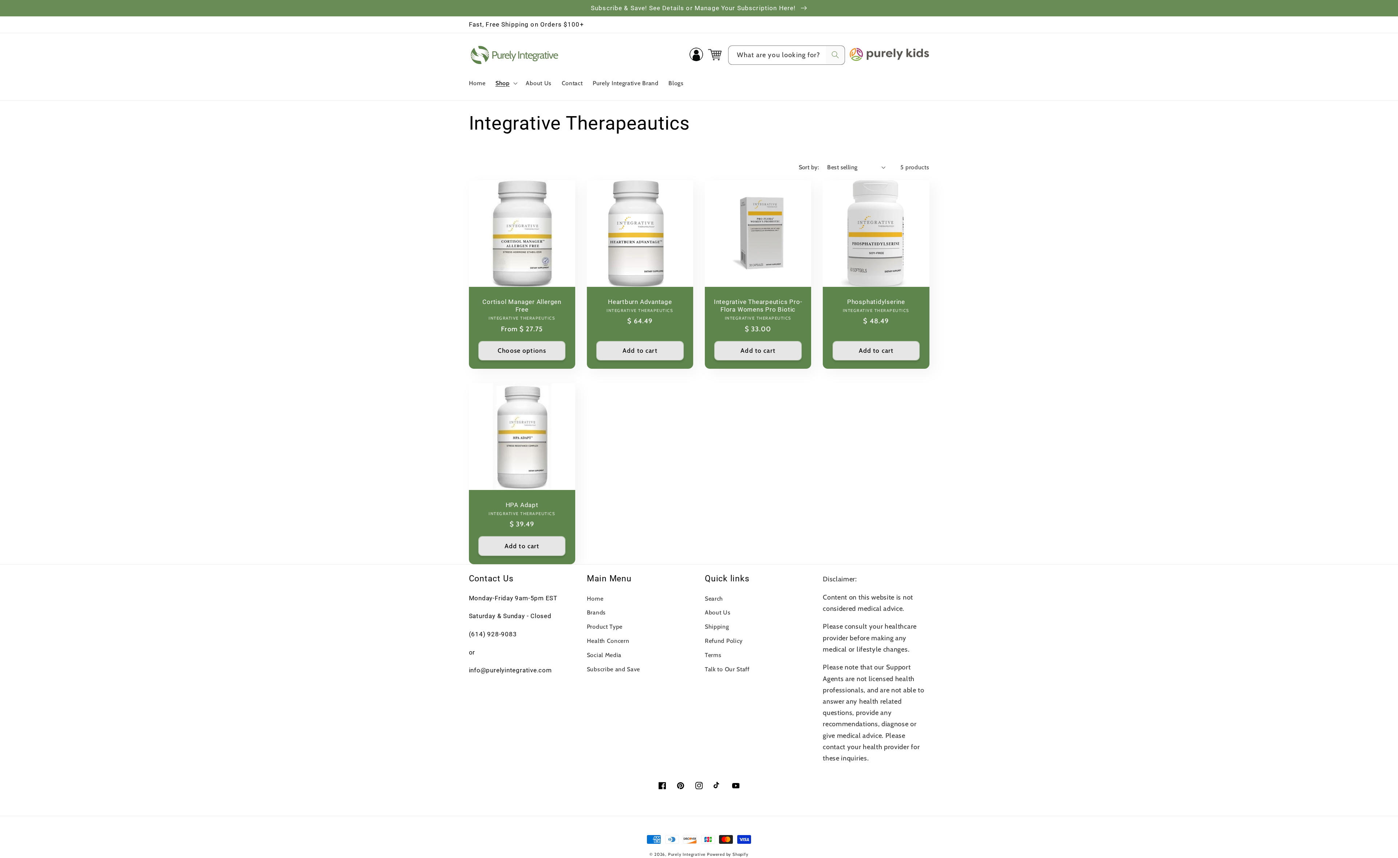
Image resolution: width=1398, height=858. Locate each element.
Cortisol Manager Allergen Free (521, 305)
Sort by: (809, 167)
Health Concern (608, 640)
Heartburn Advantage (640, 301)
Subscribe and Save (613, 669)
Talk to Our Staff (727, 669)
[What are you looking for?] (835, 55)
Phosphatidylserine (876, 301)
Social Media (604, 655)
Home (595, 598)
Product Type (605, 626)
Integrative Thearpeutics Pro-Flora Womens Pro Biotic (758, 305)
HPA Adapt (522, 505)
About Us (718, 612)
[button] (505, 83)
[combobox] (786, 55)
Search (714, 598)
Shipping (717, 626)
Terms (713, 655)
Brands (596, 612)
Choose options (522, 350)
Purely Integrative (687, 854)
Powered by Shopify (728, 854)
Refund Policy (724, 640)
